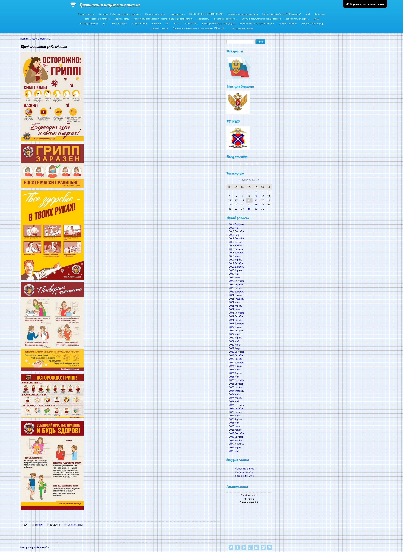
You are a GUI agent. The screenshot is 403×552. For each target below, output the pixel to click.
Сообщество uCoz (244, 472)
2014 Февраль (236, 224)
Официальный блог (245, 468)
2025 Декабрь (236, 443)
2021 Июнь (234, 309)
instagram (263, 547)
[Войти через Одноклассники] (257, 163)
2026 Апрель (235, 447)
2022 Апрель (235, 337)
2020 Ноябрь (235, 287)
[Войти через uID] (241, 163)
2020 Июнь (234, 277)
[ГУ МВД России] (238, 137)
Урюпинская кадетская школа (109, 5)
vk (269, 547)
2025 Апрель (235, 419)
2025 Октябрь (236, 436)
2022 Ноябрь (235, 358)
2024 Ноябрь (235, 412)
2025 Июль (234, 426)
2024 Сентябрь (236, 404)
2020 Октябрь (236, 284)
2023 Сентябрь (236, 380)
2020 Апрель (235, 270)
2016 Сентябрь (236, 231)
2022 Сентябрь (236, 351)
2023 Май (234, 376)
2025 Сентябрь (236, 433)
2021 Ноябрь (235, 319)
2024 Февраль (236, 390)
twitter (231, 547)
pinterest (243, 547)
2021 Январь (235, 295)
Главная (24, 38)
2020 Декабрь (236, 291)
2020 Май (234, 273)
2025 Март (234, 415)
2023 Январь (235, 365)
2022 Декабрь (236, 362)
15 (249, 200)
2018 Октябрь (236, 249)
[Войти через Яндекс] (252, 163)
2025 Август (235, 429)
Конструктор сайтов (30, 547)
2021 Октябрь (236, 316)
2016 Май (234, 227)
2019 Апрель (235, 259)
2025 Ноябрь (235, 440)
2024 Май (234, 401)
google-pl (250, 547)
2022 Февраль (236, 330)
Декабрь (42, 38)
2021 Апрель (235, 305)
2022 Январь (235, 327)
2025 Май (234, 422)
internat (38, 524)
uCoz (46, 547)
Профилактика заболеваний (44, 46)
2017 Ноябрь (235, 245)
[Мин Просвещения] (238, 102)
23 (256, 204)
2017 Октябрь (236, 241)
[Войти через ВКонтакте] (246, 163)
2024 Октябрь (236, 408)
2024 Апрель (235, 397)
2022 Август (235, 348)
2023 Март (234, 369)
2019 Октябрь (236, 263)
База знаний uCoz (244, 475)
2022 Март (234, 334)
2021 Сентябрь (236, 312)
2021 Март (234, 302)
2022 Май (234, 341)
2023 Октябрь (236, 383)
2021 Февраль (236, 298)
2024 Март (234, 394)
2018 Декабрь (236, 252)
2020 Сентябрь (236, 280)
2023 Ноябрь (235, 387)
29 (249, 208)
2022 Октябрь (236, 355)
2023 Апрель (235, 373)
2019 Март (234, 256)
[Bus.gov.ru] (238, 67)
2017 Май (234, 234)
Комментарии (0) (75, 524)
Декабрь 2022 (249, 179)
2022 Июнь (234, 344)
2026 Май (234, 450)
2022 (32, 38)
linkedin (256, 547)
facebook (237, 547)
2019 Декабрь (236, 266)
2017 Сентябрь (236, 238)
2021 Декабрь (236, 323)
